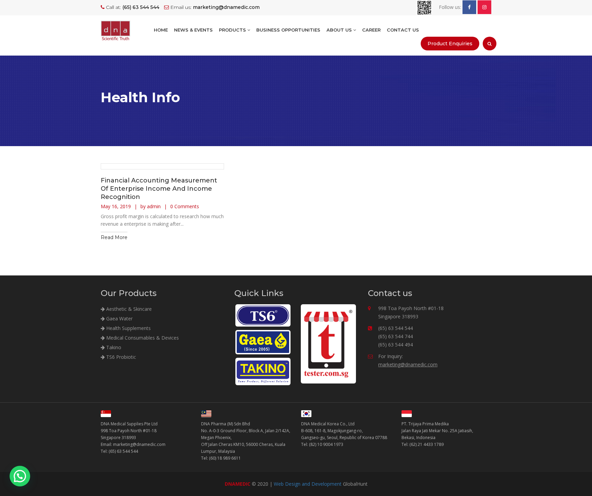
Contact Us (403, 30)
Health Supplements (128, 328)
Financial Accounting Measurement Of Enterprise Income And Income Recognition (159, 189)
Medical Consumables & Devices (142, 337)
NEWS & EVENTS (193, 30)
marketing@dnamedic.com (407, 364)
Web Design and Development (308, 484)
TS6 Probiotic (120, 357)
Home (161, 30)
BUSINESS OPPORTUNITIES (288, 30)
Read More (114, 237)
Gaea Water (119, 318)
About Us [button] (339, 30)
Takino (113, 347)
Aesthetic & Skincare (128, 309)
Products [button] (233, 30)
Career (371, 30)
